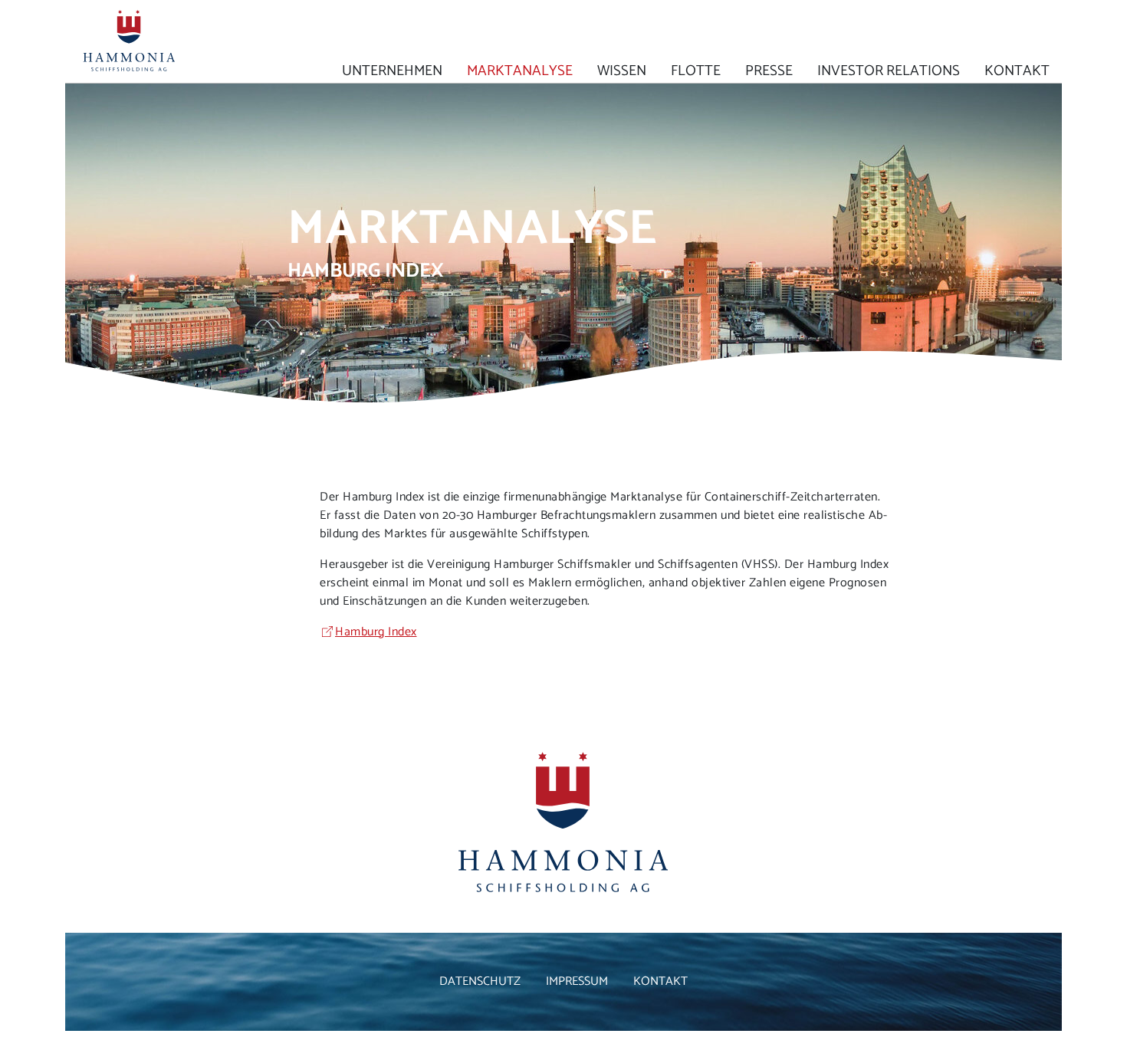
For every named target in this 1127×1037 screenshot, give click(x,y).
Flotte (696, 69)
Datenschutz (480, 981)
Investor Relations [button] (888, 69)
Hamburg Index (376, 632)
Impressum (577, 981)
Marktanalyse (520, 69)
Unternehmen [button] (392, 69)
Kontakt (1017, 69)
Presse (769, 69)
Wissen (621, 69)
